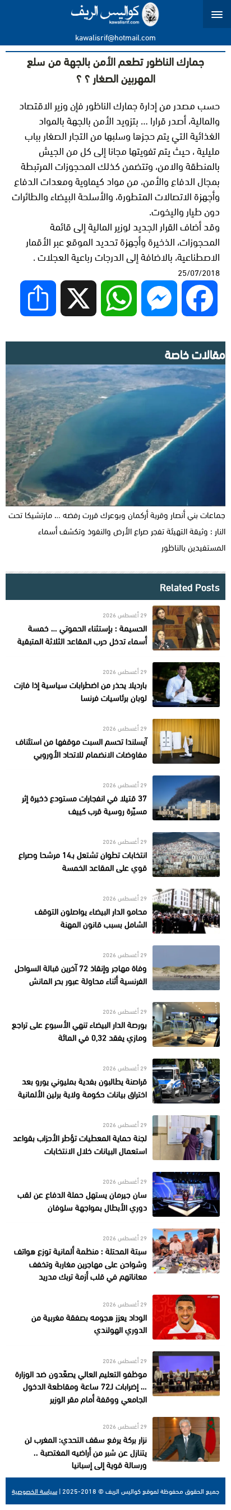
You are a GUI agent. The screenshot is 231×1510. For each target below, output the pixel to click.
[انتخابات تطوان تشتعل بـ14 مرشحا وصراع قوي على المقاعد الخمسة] (115, 854)
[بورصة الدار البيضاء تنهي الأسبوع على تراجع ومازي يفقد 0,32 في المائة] (115, 1024)
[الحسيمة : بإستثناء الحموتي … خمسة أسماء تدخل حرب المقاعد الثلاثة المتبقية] (115, 628)
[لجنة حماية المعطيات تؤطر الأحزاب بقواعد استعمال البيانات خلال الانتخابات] (115, 1138)
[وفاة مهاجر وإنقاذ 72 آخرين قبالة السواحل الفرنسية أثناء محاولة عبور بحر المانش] (115, 968)
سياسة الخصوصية (34, 1491)
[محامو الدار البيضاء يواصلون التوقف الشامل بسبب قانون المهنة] (115, 911)
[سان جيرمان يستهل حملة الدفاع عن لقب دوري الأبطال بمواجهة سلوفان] (115, 1194)
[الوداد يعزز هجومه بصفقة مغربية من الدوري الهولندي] (115, 1317)
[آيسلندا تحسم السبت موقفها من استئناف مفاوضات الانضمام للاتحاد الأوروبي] (115, 741)
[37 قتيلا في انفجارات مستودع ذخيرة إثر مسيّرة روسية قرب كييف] (115, 798)
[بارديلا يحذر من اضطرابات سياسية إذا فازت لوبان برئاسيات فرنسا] (115, 685)
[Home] (116, 14)
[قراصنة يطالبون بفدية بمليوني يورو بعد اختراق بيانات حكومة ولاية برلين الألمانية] (115, 1081)
